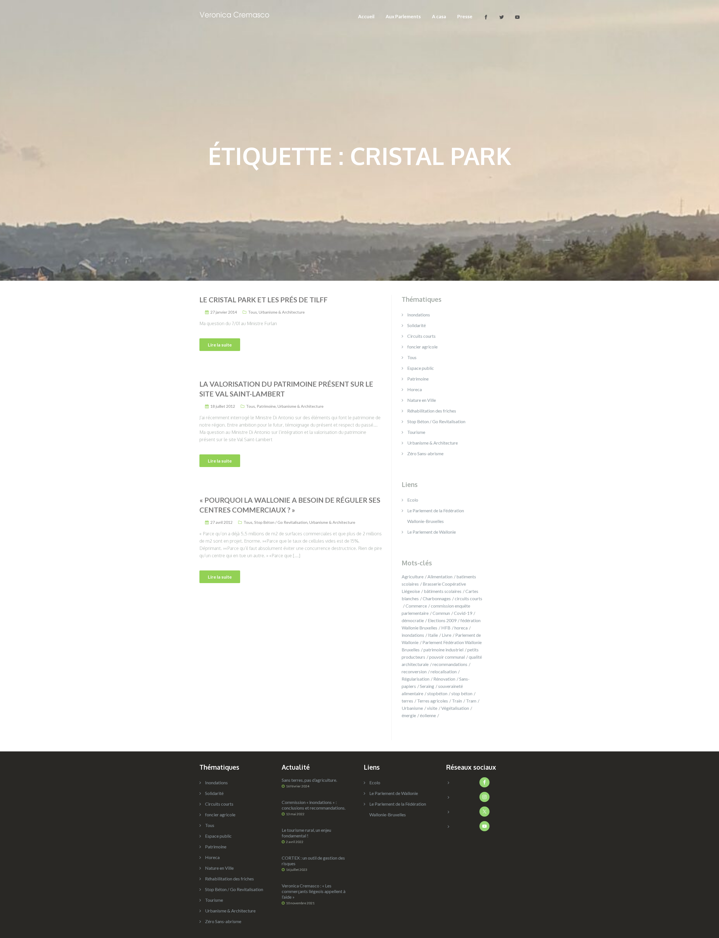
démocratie (413, 620)
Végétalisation (455, 708)
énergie (409, 715)
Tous (252, 312)
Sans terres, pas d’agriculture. (309, 780)
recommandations (450, 664)
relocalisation (444, 671)
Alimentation (439, 576)
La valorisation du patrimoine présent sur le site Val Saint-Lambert (286, 389)
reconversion (414, 671)
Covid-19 (463, 613)
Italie (433, 635)
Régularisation (415, 678)
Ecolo (412, 499)
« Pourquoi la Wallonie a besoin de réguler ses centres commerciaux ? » (289, 505)
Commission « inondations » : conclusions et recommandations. (313, 804)
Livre (446, 635)
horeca (461, 627)
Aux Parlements (403, 16)
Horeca (414, 389)
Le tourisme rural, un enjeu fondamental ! (306, 832)
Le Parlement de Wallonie (431, 531)
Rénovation (444, 678)
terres (407, 700)
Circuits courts (421, 336)
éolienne (428, 715)
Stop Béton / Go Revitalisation (281, 522)
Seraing (427, 686)
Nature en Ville (421, 400)
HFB (445, 627)
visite (432, 708)
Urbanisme (412, 708)
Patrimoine (266, 406)
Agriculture (413, 576)
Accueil (366, 16)
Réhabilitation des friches (431, 410)
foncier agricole (422, 346)
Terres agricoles (432, 700)
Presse (464, 16)
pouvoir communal (447, 657)
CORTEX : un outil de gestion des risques (313, 860)
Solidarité (416, 325)
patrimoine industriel (443, 649)
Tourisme (416, 432)
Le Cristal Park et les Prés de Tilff (263, 299)
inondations (413, 635)
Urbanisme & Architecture (282, 312)
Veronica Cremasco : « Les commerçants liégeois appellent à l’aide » (313, 891)
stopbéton (437, 693)
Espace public (420, 368)
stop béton (461, 693)
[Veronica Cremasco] (234, 14)
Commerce (416, 605)
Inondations (418, 314)
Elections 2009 (442, 620)
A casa (439, 16)
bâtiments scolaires (442, 591)
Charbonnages (437, 598)
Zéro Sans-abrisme (425, 453)
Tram (471, 700)
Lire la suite (220, 344)
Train (457, 700)
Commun (441, 613)
